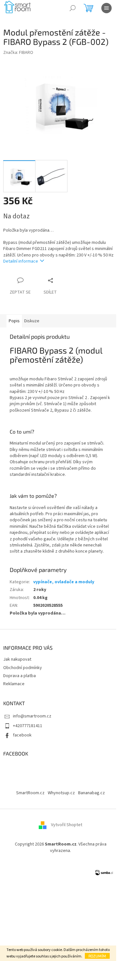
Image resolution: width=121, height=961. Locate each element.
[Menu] (106, 8)
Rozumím (97, 956)
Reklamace (14, 684)
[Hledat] (72, 8)
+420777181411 (27, 726)
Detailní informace (20, 261)
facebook (22, 735)
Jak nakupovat (17, 659)
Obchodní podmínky (22, 668)
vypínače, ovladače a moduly (63, 582)
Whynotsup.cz (61, 793)
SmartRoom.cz (30, 793)
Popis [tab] (14, 321)
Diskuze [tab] (31, 321)
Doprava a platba (19, 676)
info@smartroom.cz (32, 716)
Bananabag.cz (91, 793)
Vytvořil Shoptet (66, 825)
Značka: (18, 52)
